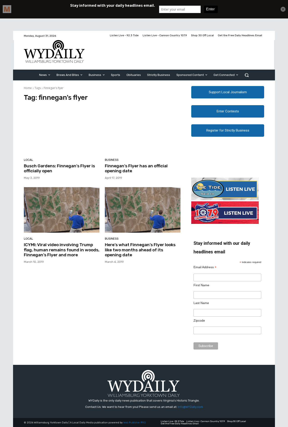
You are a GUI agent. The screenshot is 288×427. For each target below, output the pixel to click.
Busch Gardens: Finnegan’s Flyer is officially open (59, 168)
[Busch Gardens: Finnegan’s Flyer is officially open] (61, 131)
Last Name (201, 303)
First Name (201, 285)
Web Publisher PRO (134, 422)
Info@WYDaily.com (190, 407)
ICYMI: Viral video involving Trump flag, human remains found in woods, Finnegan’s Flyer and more (61, 250)
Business (112, 159)
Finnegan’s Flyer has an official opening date (136, 168)
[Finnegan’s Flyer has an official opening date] (142, 131)
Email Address (205, 267)
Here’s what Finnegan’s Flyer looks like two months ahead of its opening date (140, 250)
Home (28, 88)
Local (28, 159)
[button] (246, 75)
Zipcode (199, 320)
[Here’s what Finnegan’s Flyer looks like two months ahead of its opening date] (142, 210)
